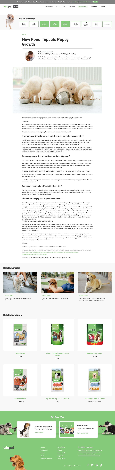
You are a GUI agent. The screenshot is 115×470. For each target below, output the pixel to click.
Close (95, 1)
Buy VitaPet (94, 6)
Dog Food (60, 450)
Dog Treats (61, 456)
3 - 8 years (96, 24)
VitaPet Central (82, 6)
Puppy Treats (61, 458)
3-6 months (55, 24)
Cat (64, 6)
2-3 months (44, 24)
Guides (11, 295)
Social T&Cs (61, 447)
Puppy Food (61, 453)
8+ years (107, 24)
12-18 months (76, 24)
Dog (57, 6)
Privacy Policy (75, 1)
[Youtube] (96, 465)
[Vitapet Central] (11, 7)
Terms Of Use (77, 465)
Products (72, 6)
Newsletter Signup (89, 454)
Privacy (70, 465)
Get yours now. (39, 432)
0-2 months (34, 24)
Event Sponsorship (46, 458)
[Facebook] (88, 465)
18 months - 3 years (86, 24)
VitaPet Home (49, 6)
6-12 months (65, 24)
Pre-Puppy (23, 24)
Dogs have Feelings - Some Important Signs (92, 298)
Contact (103, 6)
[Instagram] (92, 465)
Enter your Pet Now (82, 433)
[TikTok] (101, 465)
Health (24, 34)
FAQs (42, 456)
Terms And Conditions (86, 1)
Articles (43, 447)
